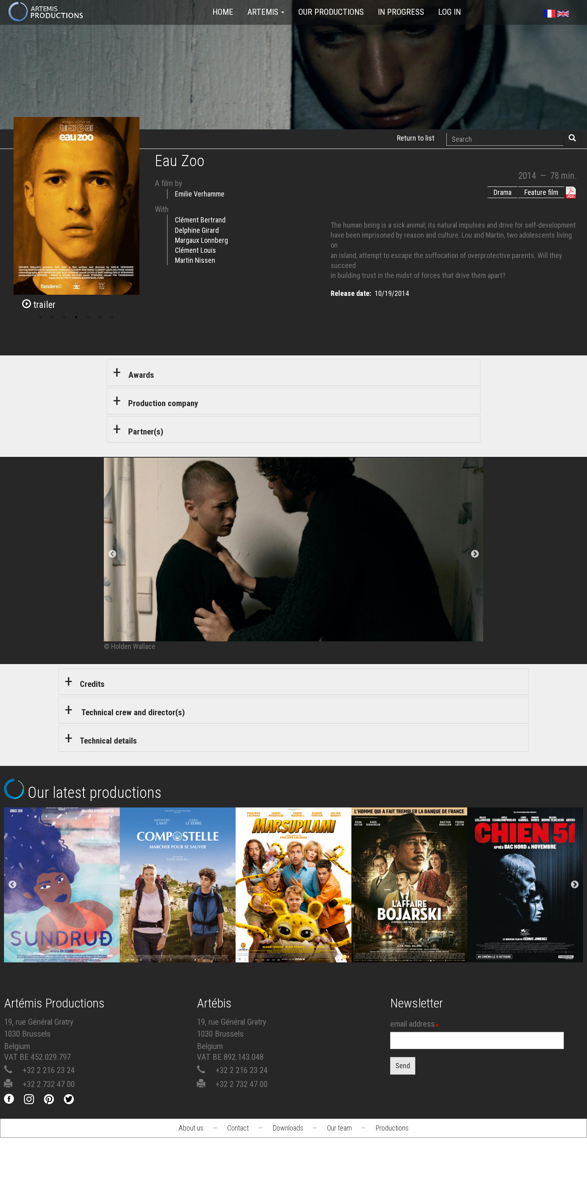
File (68, 856)
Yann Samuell (178, 909)
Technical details (108, 741)
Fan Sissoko (62, 888)
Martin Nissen (195, 260)
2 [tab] (52, 317)
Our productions (331, 12)
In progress (401, 12)
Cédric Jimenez (525, 909)
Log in (449, 12)
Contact (238, 1128)
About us (190, 1128)
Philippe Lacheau (293, 909)
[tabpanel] (293, 554)
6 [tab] (100, 317)
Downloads (288, 1128)
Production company (163, 403)
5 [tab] (88, 317)
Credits (92, 684)
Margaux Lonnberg (201, 240)
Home (222, 12)
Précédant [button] (112, 554)
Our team (339, 1128)
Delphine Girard (197, 230)
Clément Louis (195, 250)
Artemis (263, 12)
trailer (43, 304)
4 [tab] (76, 317)
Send (402, 1065)
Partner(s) (145, 431)
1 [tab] (40, 317)
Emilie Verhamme (199, 194)
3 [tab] (64, 317)
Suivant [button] (474, 554)
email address (412, 1024)
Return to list (415, 138)
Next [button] (574, 885)
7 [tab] (112, 317)
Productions (392, 1128)
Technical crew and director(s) (132, 712)
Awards (141, 375)
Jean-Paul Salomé (409, 909)
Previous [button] (12, 885)
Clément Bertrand (200, 220)
